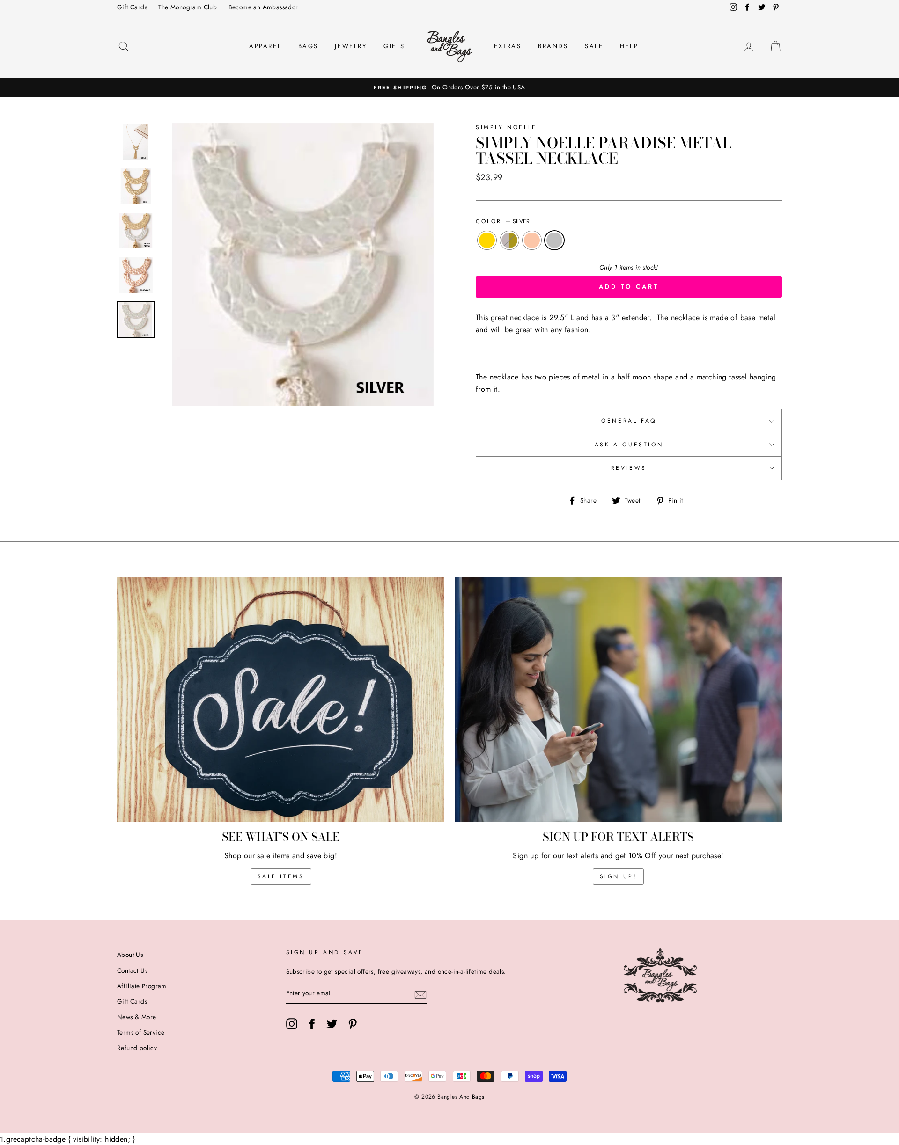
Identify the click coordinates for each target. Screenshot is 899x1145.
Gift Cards (132, 7)
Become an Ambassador (263, 7)
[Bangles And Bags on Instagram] (291, 1023)
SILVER (554, 240)
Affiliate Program (142, 986)
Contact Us (132, 970)
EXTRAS (508, 46)
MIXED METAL (509, 240)
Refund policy (137, 1047)
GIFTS (394, 46)
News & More (136, 1016)
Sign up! (618, 876)
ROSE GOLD (532, 240)
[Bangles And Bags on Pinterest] (352, 1023)
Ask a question (629, 444)
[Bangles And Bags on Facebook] (311, 1023)
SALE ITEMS (281, 876)
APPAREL (265, 46)
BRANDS (553, 46)
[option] (449, 87)
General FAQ (628, 420)
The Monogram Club (187, 7)
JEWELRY (351, 46)
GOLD (487, 240)
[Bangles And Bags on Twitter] (332, 1023)
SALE (594, 46)
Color (503, 221)
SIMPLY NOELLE (506, 127)
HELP (629, 46)
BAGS (308, 46)
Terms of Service (140, 1032)
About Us (130, 954)
